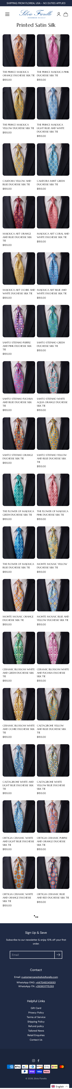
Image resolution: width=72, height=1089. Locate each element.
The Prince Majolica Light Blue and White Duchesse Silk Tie (50, 128)
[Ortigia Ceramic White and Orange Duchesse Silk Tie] (19, 873)
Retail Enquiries (36, 1035)
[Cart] (66, 14)
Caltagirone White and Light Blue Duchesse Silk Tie (18, 785)
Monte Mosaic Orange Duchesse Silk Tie (18, 618)
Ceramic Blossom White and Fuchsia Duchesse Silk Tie (53, 673)
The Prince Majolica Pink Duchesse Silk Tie (53, 73)
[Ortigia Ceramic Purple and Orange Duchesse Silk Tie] (53, 816)
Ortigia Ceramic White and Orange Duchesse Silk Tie (18, 898)
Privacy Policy (36, 1012)
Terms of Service (36, 1017)
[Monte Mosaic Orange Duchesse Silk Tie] (19, 595)
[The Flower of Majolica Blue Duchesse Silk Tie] (19, 542)
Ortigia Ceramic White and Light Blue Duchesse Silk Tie (18, 841)
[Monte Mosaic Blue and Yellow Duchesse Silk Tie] (53, 595)
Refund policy (36, 1026)
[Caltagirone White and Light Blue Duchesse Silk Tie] (19, 760)
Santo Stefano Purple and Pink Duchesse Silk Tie (17, 346)
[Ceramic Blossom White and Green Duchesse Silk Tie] (19, 648)
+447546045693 (46, 982)
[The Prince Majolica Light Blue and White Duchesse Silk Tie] (53, 103)
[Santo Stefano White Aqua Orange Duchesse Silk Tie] (53, 377)
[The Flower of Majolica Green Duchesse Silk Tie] (19, 490)
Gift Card (36, 1008)
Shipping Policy (36, 1021)
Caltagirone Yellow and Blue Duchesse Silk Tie (51, 729)
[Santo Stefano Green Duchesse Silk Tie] (53, 321)
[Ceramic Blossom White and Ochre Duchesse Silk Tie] (19, 704)
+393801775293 (45, 986)
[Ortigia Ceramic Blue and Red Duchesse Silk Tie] (53, 873)
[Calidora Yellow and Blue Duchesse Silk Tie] (19, 159)
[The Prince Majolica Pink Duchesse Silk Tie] (53, 50)
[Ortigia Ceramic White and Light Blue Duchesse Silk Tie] (19, 816)
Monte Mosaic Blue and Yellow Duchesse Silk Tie (53, 618)
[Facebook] (38, 1060)
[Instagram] (33, 1060)
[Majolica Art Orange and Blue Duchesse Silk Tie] (19, 212)
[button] (59, 1086)
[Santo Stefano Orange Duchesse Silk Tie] (19, 433)
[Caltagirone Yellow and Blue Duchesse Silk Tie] (53, 704)
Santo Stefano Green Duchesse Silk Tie (51, 344)
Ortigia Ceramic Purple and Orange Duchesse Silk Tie (52, 841)
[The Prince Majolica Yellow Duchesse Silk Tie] (19, 103)
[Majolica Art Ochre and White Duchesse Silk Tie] (19, 268)
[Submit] (58, 955)
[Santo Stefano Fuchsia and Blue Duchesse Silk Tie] (19, 377)
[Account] (59, 14)
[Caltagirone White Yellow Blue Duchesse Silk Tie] (53, 760)
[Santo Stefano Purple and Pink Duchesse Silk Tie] (19, 321)
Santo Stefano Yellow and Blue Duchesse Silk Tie (52, 458)
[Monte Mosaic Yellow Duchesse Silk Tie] (53, 542)
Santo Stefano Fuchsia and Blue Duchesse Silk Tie (18, 402)
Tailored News (36, 1030)
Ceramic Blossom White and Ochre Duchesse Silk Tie (19, 729)
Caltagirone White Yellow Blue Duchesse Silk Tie (51, 785)
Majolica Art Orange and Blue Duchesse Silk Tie (17, 237)
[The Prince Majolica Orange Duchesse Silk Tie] (19, 50)
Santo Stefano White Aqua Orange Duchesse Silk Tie (52, 402)
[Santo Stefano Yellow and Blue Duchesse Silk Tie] (53, 433)
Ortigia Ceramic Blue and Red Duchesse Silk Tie (53, 896)
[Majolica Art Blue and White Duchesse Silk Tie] (53, 268)
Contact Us (36, 1039)
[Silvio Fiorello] (36, 14)
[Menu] (7, 14)
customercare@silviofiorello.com (39, 977)
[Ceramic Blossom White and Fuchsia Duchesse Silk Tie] (53, 648)
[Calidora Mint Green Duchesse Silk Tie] (53, 159)
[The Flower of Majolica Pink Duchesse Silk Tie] (53, 490)
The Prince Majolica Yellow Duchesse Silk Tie (18, 126)
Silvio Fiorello (40, 1078)
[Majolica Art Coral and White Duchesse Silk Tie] (53, 212)
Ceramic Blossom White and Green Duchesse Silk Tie (19, 673)
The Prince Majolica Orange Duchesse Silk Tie (19, 73)
